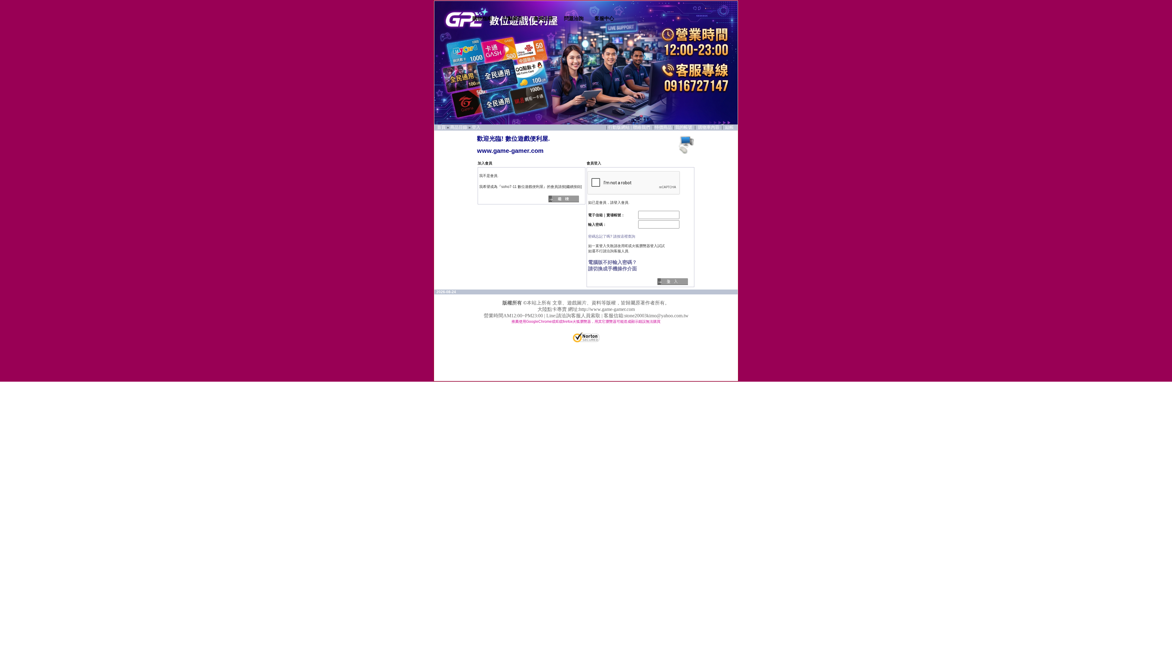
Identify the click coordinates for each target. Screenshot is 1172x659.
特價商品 (663, 127)
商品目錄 (458, 127)
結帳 (729, 127)
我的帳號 (683, 127)
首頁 (441, 127)
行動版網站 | (620, 127)
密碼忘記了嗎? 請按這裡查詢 (611, 236)
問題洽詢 (574, 18)
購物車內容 (708, 127)
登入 (476, 127)
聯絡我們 (642, 127)
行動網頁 (513, 18)
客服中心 (604, 18)
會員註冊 (543, 18)
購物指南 (482, 18)
